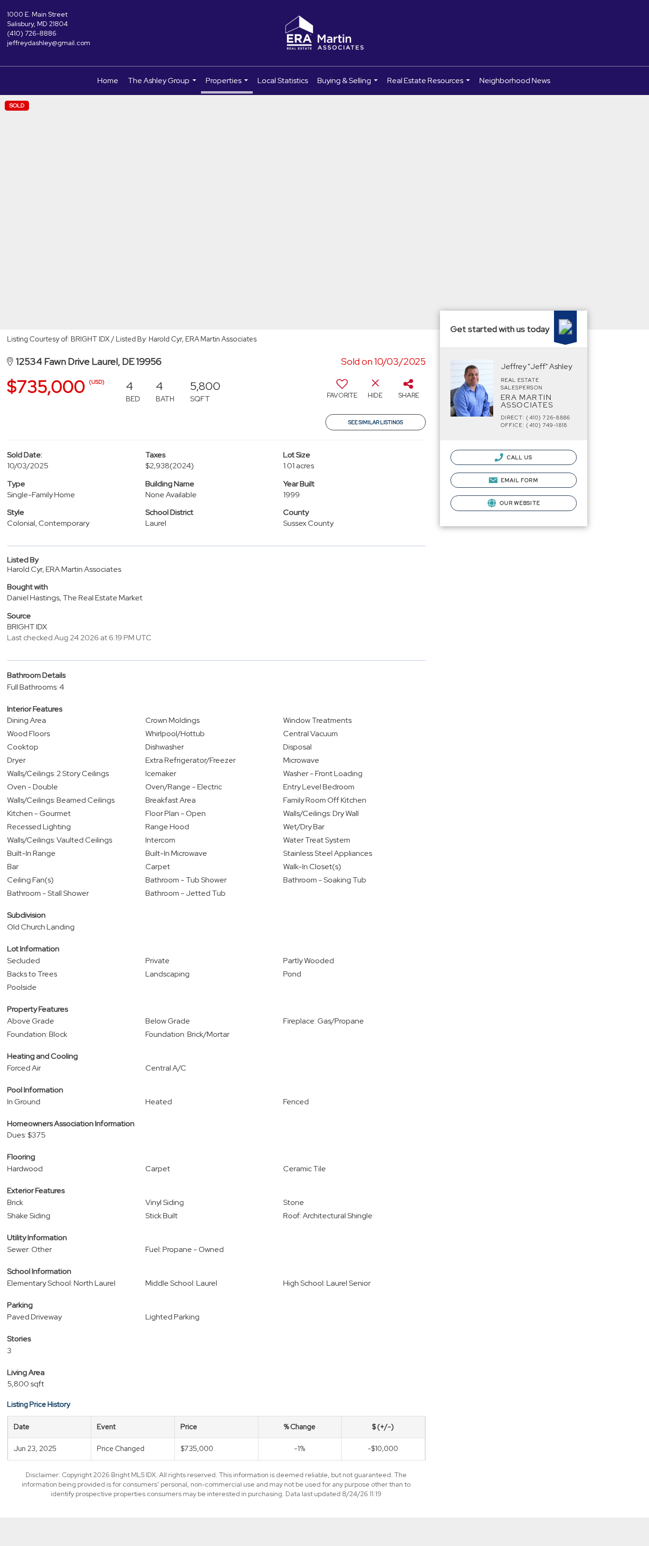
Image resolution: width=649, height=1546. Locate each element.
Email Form (518, 480)
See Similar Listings (375, 422)
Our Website (519, 503)
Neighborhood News (514, 80)
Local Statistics (283, 80)
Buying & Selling (348, 85)
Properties (228, 85)
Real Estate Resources (429, 85)
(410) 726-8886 (32, 33)
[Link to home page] (324, 33)
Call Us (519, 457)
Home (107, 80)
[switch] (342, 392)
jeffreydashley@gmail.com (48, 42)
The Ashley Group (163, 85)
